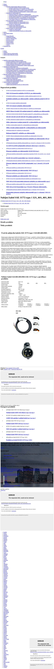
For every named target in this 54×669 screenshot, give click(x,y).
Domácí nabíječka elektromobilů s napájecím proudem (21, 10)
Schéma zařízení (9, 42)
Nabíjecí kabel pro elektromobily (13, 24)
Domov (5, 4)
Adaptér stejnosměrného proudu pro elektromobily (20, 30)
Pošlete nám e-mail (5, 219)
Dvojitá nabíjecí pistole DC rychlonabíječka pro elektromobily (23, 16)
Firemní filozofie (10, 36)
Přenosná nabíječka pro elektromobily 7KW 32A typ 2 (22, 170)
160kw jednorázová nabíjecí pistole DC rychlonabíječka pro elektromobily (27, 122)
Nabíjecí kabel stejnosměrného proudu (17, 27)
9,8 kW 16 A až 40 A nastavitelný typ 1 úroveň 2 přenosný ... (23, 158)
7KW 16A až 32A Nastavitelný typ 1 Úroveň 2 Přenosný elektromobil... (26, 187)
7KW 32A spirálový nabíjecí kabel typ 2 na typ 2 (20, 429)
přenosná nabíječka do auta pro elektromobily (39, 470)
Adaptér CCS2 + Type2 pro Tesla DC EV (13, 369)
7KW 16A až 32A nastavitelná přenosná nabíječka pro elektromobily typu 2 (28, 181)
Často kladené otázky (8, 33)
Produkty (5, 5)
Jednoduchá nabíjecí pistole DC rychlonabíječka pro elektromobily (24, 15)
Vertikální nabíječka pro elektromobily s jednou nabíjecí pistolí (23, 11)
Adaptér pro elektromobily (15, 29)
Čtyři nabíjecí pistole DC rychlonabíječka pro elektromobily (22, 19)
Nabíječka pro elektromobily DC (13, 13)
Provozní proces (9, 41)
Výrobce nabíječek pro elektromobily (11, 474)
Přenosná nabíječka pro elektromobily (14, 20)
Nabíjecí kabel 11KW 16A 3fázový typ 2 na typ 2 (20, 412)
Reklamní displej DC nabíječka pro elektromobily (20, 14)
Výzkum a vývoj (10, 43)
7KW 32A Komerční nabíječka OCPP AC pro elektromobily (23, 93)
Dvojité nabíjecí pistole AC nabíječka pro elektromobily (21, 9)
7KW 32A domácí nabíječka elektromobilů (18, 106)
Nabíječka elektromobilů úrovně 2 (10, 475)
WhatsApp (3, 490)
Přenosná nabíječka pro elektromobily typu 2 (19, 23)
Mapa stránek (4, 467)
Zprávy (5, 32)
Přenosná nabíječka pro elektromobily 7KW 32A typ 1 (22, 176)
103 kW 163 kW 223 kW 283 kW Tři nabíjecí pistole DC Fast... (24, 117)
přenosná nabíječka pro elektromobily (19, 470)
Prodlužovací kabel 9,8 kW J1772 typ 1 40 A (19, 440)
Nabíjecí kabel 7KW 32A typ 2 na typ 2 (17, 434)
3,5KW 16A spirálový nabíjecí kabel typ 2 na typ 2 (21, 418)
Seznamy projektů (10, 39)
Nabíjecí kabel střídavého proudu (16, 25)
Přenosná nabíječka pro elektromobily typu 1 (19, 22)
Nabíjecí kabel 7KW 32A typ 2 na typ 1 (17, 423)
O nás (4, 34)
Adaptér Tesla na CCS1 (8, 486)
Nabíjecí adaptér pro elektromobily (14, 28)
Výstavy (8, 44)
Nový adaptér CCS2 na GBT (12, 368)
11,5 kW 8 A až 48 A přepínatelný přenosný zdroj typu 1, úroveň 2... (26, 145)
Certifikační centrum (10, 37)
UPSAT (2, 448)
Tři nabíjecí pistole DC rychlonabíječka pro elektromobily (22, 18)
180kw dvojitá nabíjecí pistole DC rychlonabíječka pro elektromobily (26, 127)
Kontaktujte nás (6, 46)
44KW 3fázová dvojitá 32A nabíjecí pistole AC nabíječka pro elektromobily (28, 111)
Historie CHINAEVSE (11, 38)
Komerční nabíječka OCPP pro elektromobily (19, 8)
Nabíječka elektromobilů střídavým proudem (16, 6)
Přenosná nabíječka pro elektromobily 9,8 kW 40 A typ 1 (22, 151)
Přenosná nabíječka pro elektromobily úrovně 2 (11, 469)
